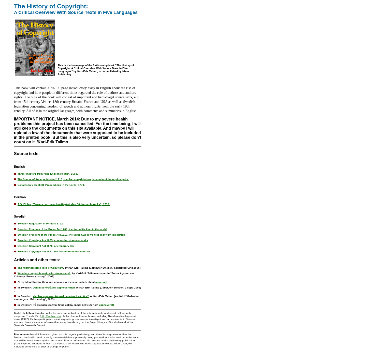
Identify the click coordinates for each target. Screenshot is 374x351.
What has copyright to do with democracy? (44, 273)
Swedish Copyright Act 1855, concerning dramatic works (53, 240)
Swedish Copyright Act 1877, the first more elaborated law (54, 251)
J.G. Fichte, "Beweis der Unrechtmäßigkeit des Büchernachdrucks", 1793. (64, 204)
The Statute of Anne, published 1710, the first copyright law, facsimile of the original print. (73, 179)
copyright (101, 282)
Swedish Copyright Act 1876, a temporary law (46, 246)
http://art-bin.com (51, 316)
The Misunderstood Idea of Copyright (40, 267)
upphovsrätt (106, 304)
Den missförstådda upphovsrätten (54, 287)
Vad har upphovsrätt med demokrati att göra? (61, 296)
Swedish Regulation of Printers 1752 (40, 223)
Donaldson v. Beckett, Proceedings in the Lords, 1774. (51, 185)
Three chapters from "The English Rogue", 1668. (48, 173)
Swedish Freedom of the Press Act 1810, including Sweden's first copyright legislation (71, 234)
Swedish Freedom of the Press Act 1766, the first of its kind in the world (62, 229)
